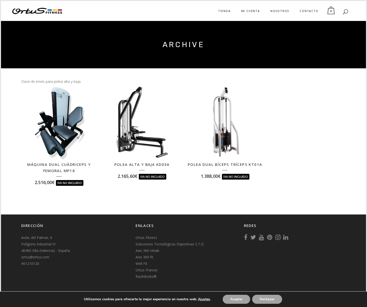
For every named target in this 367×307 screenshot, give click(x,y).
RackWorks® (146, 276)
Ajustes (204, 299)
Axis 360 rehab (147, 250)
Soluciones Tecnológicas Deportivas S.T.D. (170, 244)
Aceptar (236, 299)
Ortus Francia (146, 270)
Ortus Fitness (146, 237)
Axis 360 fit (144, 257)
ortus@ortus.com (35, 257)
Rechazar (267, 299)
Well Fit (141, 263)
